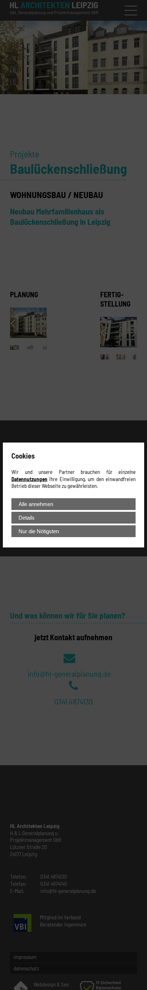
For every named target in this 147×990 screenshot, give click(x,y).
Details (27, 518)
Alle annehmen (36, 504)
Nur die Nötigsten (39, 531)
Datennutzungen (29, 479)
